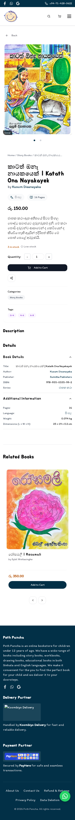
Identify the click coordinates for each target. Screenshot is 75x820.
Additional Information (22, 398)
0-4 (12, 315)
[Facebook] (5, 3)
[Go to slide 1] (34, 140)
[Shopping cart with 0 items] (59, 16)
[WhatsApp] (11, 3)
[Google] (18, 3)
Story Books (24, 155)
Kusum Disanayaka (61, 371)
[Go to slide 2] (40, 140)
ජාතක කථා (65, 387)
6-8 (32, 315)
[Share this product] (11, 278)
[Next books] (42, 600)
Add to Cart (41, 267)
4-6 (22, 315)
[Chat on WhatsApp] (65, 796)
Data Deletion (49, 800)
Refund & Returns (56, 790)
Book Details (13, 357)
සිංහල (68, 413)
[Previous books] (33, 600)
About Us (12, 790)
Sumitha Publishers (61, 377)
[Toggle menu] (69, 16)
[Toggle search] (49, 16)
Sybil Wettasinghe (22, 559)
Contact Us (31, 790)
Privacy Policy (25, 800)
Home (11, 155)
